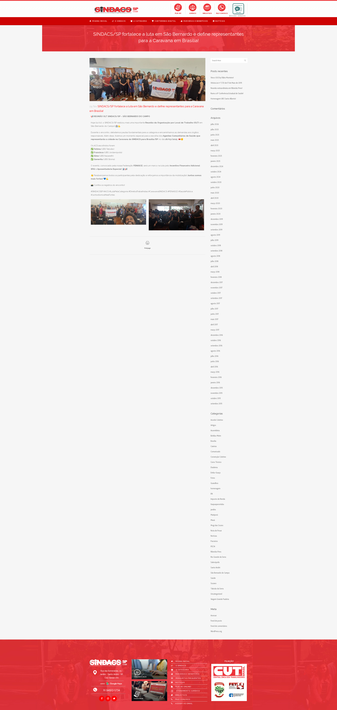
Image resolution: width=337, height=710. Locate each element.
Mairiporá (214, 515)
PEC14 (213, 546)
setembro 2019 (216, 229)
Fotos (213, 478)
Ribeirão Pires (216, 552)
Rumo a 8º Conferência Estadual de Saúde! (227, 93)
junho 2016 (215, 361)
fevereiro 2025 (216, 156)
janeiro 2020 (215, 214)
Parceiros (214, 541)
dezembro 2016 (217, 335)
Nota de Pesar (216, 530)
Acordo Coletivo (217, 420)
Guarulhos (214, 483)
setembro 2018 (216, 251)
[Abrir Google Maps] (108, 683)
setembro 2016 (216, 345)
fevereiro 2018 (216, 277)
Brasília (213, 441)
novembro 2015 (216, 393)
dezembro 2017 (217, 282)
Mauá (213, 520)
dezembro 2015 (217, 388)
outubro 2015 (216, 398)
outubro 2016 (216, 340)
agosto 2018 (215, 256)
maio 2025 (215, 140)
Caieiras (214, 446)
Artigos (213, 425)
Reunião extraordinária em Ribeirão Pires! (226, 88)
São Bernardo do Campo (220, 573)
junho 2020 (215, 187)
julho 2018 (214, 261)
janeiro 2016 (215, 382)
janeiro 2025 (215, 161)
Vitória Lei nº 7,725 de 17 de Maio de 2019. (226, 83)
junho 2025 (215, 135)
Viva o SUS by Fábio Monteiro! (222, 77)
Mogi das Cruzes (217, 525)
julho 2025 (215, 129)
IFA (212, 494)
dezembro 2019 (217, 219)
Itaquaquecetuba (217, 504)
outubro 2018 (216, 245)
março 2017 (215, 330)
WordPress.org (216, 631)
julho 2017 (214, 309)
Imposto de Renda (218, 499)
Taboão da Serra (217, 588)
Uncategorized (216, 594)
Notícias (214, 536)
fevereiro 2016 (216, 377)
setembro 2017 (216, 298)
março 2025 (215, 150)
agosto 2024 (215, 177)
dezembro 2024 (217, 166)
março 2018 (215, 272)
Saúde (213, 578)
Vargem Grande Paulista (220, 599)
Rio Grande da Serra (218, 557)
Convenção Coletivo (218, 457)
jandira (213, 509)
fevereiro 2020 (216, 208)
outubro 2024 (216, 172)
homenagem (215, 488)
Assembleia (215, 430)
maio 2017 (214, 319)
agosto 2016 (215, 351)
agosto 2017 (215, 303)
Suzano (213, 583)
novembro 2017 (216, 287)
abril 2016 (214, 367)
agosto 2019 (215, 235)
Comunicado (215, 451)
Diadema (214, 467)
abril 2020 (215, 198)
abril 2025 (214, 145)
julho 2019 (214, 240)
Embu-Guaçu (215, 472)
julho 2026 (215, 124)
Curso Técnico (216, 462)
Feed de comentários (219, 626)
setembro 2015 (216, 403)
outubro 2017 (216, 293)
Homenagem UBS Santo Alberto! (223, 99)
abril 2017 (214, 324)
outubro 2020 (216, 182)
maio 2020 (215, 193)
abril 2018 (214, 266)
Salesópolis (215, 562)
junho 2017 (215, 314)
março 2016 (215, 372)
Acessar (214, 615)
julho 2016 (214, 356)
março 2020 (215, 203)
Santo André (215, 567)
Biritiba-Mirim (216, 436)
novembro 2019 (217, 224)
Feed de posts (216, 621)
